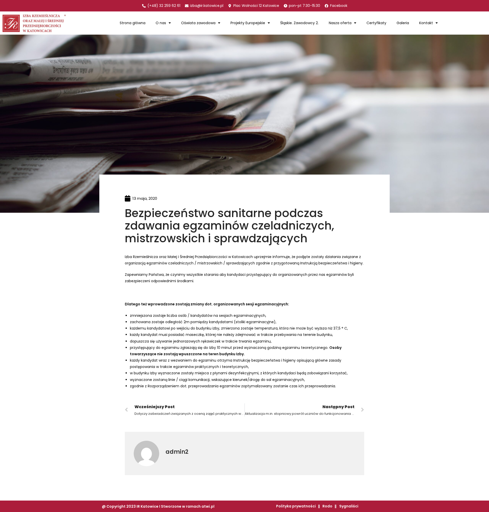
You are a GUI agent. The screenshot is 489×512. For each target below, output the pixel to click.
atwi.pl (207, 506)
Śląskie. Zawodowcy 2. (299, 22)
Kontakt (426, 22)
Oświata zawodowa (198, 22)
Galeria (403, 22)
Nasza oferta (340, 22)
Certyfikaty (376, 22)
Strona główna (132, 22)
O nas (161, 22)
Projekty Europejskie (247, 22)
